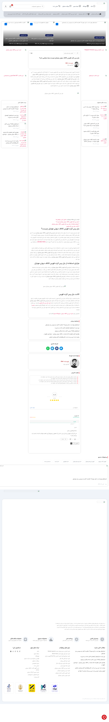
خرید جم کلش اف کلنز (65, 658)
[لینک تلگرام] (11, 651)
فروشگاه (84, 6)
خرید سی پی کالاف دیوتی (67, 313)
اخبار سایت (57, 461)
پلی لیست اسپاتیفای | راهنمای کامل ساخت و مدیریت (67, 328)
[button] (61, 348)
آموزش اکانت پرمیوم (99, 37)
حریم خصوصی (35, 663)
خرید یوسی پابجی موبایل (64, 675)
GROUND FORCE (41, 242)
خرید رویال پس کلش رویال (44, 14)
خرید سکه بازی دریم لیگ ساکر (63, 663)
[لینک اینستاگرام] (15, 651)
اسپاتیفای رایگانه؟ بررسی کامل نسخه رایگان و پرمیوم (67, 331)
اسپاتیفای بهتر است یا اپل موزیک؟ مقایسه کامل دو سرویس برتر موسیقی (88, 41)
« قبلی (77, 443)
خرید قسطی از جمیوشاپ (33, 675)
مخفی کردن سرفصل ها (61, 219)
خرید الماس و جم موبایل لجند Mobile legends (59, 651)
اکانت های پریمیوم (83, 14)
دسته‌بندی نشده (47, 461)
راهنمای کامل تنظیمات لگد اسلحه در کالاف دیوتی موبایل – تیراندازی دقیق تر (61, 334)
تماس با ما (55, 6)
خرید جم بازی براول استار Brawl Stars (61, 654)
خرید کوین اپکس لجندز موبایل (63, 673)
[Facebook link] (20, 651)
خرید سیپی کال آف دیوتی (33, 672)
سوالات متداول (65, 6)
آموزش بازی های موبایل (68, 53)
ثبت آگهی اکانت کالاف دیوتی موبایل (32, 669)
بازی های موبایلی (95, 14)
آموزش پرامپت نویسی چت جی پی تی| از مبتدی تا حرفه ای (91, 671)
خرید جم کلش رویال (65, 661)
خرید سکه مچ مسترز (65, 666)
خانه (92, 6)
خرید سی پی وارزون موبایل (63, 670)
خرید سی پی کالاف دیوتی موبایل (69, 14)
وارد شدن (32, 407)
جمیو (33, 305)
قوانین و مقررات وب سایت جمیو (31, 658)
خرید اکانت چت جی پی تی (14, 14)
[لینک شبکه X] (17, 651)
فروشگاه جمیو (57, 313)
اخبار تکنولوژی (49, 35)
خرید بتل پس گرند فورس (45, 303)
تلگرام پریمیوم (56, 14)
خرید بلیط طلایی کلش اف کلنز (29, 14)
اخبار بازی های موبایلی (77, 461)
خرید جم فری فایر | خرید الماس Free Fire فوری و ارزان (57, 656)
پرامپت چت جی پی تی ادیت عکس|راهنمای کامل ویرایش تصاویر (64, 337)
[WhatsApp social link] (13, 651)
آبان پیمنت (36, 677)
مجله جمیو (76, 6)
